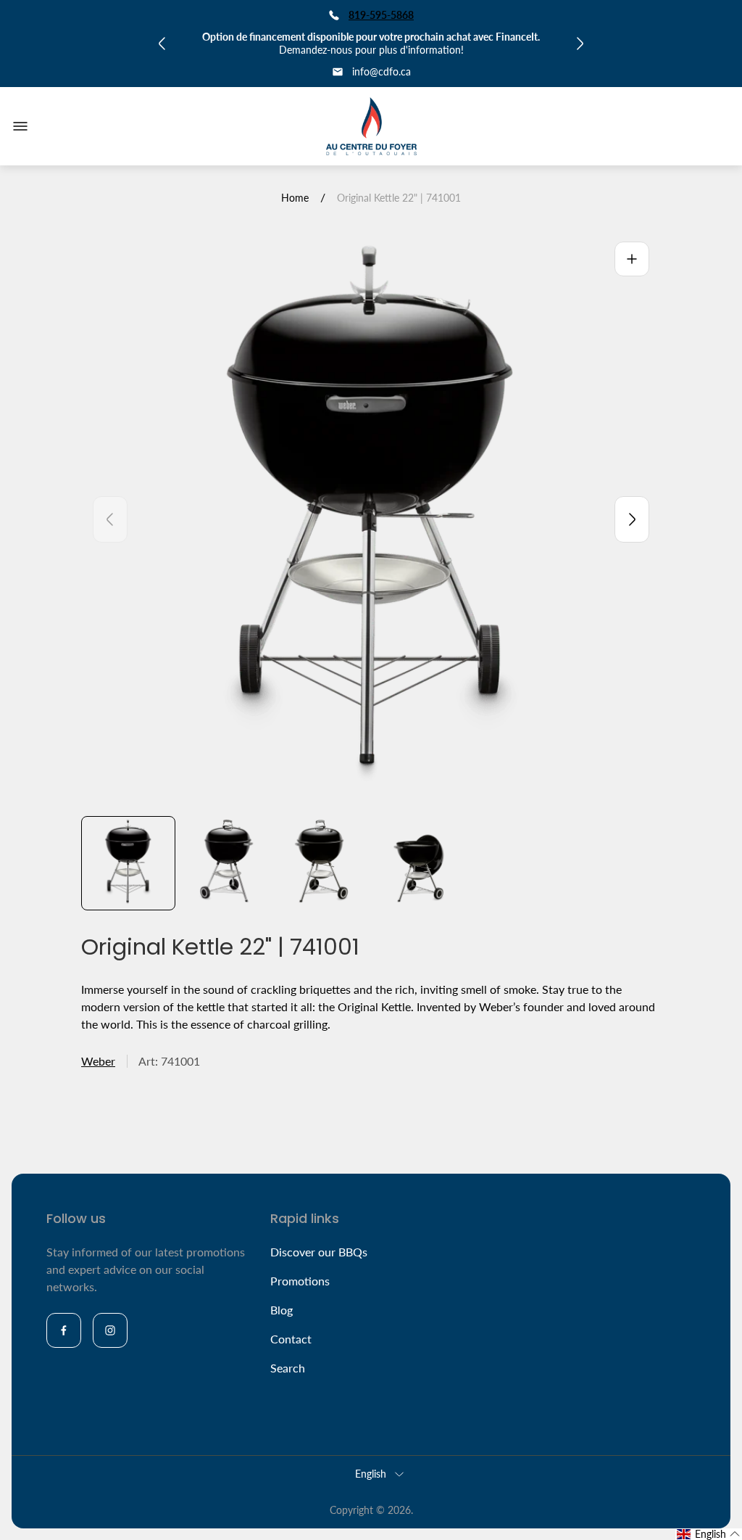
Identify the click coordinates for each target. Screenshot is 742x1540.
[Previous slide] (110, 519)
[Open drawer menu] (20, 126)
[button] (708, 1534)
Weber (98, 1061)
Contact (291, 1339)
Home (295, 198)
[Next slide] (631, 519)
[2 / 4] (225, 863)
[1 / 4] (128, 863)
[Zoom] (631, 259)
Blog (281, 1310)
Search (287, 1368)
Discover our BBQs (318, 1252)
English (370, 1473)
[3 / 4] (322, 863)
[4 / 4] (419, 863)
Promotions (300, 1281)
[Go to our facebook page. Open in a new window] (63, 1330)
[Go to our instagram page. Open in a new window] (110, 1330)
